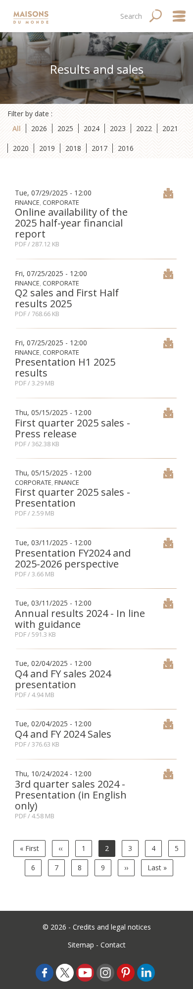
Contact (113, 944)
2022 (144, 128)
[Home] (31, 16)
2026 (39, 128)
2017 (99, 148)
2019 (47, 148)
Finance (27, 202)
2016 (126, 148)
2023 (118, 128)
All (16, 128)
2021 (170, 128)
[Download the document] (168, 195)
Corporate (61, 202)
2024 (91, 128)
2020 (21, 148)
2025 (65, 128)
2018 (73, 148)
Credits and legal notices (112, 927)
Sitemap (81, 944)
